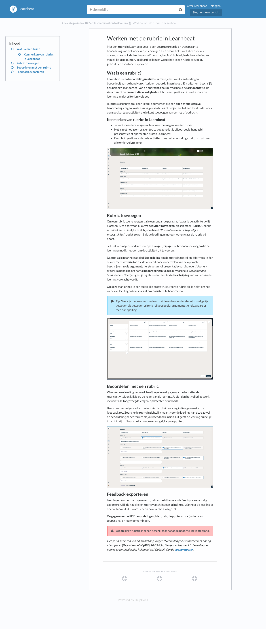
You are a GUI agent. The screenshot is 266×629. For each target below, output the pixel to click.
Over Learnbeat (197, 6)
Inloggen (215, 6)
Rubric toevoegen (27, 63)
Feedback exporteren (30, 72)
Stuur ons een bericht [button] (206, 12)
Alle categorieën (72, 23)
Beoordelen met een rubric (33, 67)
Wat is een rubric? (27, 49)
